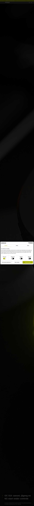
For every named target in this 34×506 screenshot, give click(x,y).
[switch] (13, 258)
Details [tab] (17, 245)
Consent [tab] (6, 245)
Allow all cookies (27, 262)
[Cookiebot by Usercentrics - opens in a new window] (29, 243)
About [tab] (28, 245)
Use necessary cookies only (6, 262)
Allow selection (17, 262)
